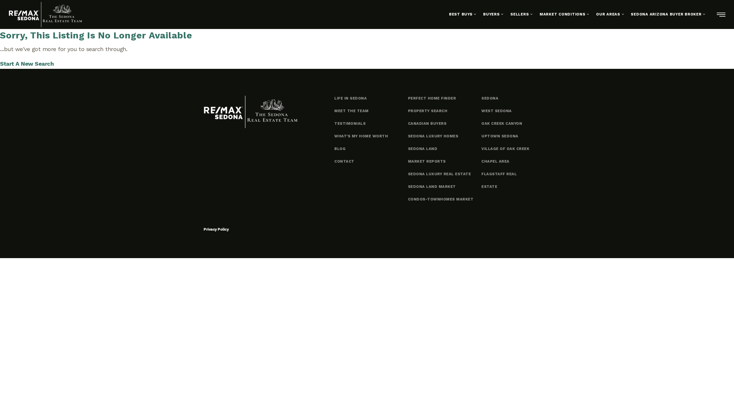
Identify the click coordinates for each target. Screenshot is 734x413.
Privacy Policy (216, 229)
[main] (367, 49)
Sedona (489, 98)
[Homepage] (45, 15)
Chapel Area (495, 161)
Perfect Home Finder (432, 98)
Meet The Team (351, 111)
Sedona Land (423, 149)
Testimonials (350, 123)
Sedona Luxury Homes (433, 136)
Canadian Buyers (427, 123)
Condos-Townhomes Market (441, 199)
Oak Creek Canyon (501, 123)
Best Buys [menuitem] (461, 14)
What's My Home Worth (361, 136)
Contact (344, 161)
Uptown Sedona (499, 136)
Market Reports (427, 161)
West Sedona (496, 111)
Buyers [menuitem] (492, 14)
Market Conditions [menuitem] (563, 14)
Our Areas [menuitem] (609, 14)
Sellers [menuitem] (520, 14)
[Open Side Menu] (721, 14)
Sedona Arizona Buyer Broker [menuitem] (667, 14)
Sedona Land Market (432, 186)
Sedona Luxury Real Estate (439, 174)
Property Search (428, 111)
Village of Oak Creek (505, 149)
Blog (339, 149)
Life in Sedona (350, 98)
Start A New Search (27, 63)
